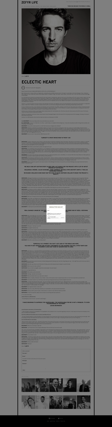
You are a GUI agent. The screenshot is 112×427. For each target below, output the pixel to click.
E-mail (48, 210)
